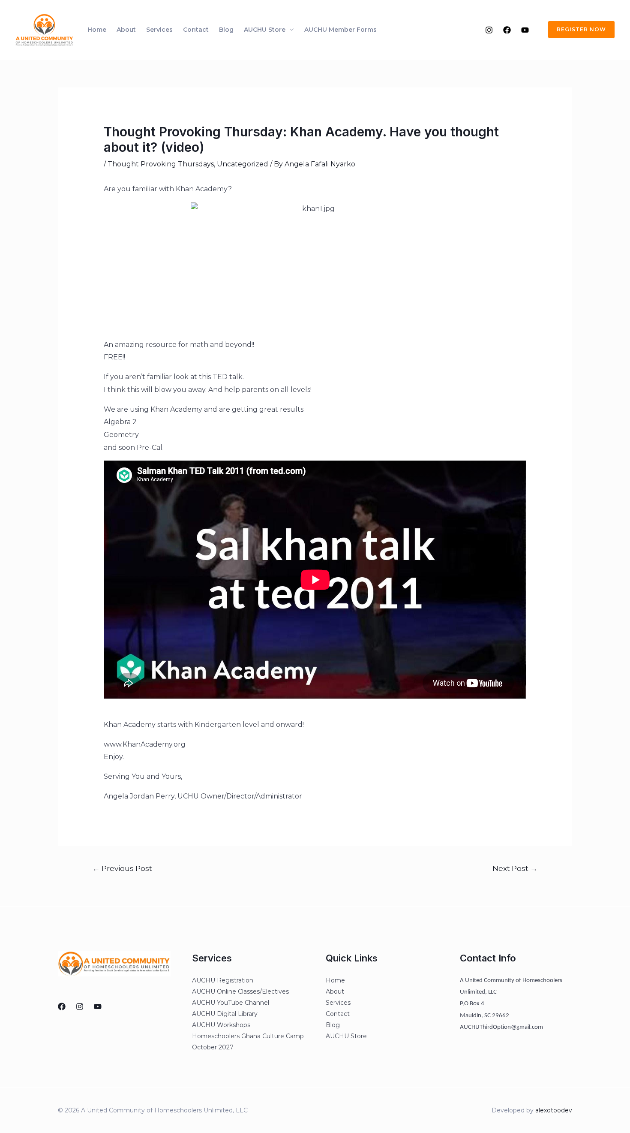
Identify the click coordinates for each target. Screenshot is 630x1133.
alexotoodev (553, 1110)
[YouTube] (525, 30)
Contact (196, 29)
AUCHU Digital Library (225, 1014)
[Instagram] (489, 30)
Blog (226, 29)
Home (96, 29)
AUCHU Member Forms (340, 29)
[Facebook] (507, 30)
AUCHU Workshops (221, 1025)
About (126, 29)
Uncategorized (242, 164)
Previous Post (122, 868)
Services (159, 29)
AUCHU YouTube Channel (230, 1002)
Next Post (514, 868)
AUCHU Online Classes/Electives (240, 991)
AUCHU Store (264, 29)
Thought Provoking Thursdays (161, 164)
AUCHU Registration (222, 980)
